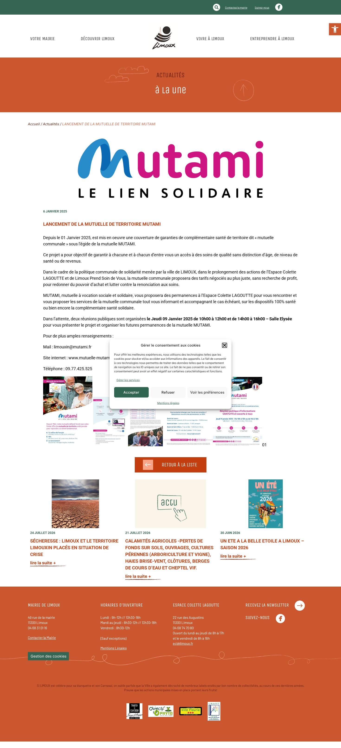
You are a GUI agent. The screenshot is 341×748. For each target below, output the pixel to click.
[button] (224, 345)
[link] (335, 29)
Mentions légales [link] (168, 403)
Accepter (131, 392)
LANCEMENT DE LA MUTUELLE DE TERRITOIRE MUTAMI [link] (102, 224)
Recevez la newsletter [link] (267, 605)
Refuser (168, 392)
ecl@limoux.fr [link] (183, 643)
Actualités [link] (51, 124)
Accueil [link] (34, 124)
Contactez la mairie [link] (236, 7)
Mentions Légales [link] (113, 648)
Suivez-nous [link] (262, 7)
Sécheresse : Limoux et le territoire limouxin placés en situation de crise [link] (74, 547)
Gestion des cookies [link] (48, 656)
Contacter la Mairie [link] (42, 638)
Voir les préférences (207, 392)
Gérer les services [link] (128, 380)
